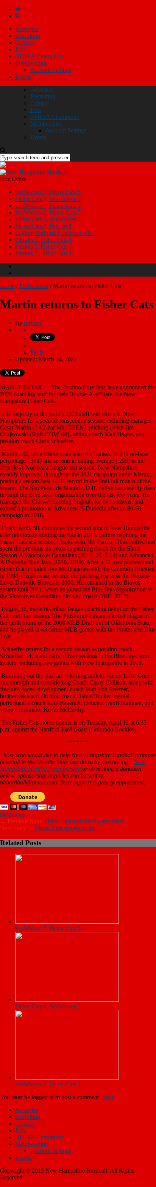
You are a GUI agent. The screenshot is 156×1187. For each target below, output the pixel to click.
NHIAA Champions (39, 56)
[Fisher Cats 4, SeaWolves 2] (67, 999)
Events (23, 76)
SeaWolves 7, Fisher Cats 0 (48, 192)
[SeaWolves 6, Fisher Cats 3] (67, 1077)
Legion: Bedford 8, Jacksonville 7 (55, 233)
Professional (33, 286)
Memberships (31, 63)
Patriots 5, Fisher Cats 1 (43, 239)
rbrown (32, 323)
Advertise (26, 29)
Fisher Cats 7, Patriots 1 (43, 226)
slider (6, 814)
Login (107, 1097)
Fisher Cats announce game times (84, 821)
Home (7, 286)
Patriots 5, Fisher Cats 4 (43, 246)
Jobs (20, 49)
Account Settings (50, 70)
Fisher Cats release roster (65, 828)
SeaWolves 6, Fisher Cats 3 (48, 205)
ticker (19, 814)
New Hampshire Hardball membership (72, 765)
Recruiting (27, 36)
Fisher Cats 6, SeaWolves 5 (48, 219)
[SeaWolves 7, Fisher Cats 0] (67, 921)
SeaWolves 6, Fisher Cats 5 (48, 212)
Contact (24, 42)
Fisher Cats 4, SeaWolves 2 (48, 199)
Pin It (36, 352)
